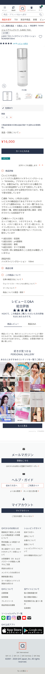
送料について (29, 536)
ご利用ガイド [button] (33, 485)
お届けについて (30, 540)
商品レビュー (13, 324)
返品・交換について (10, 132)
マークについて (9, 288)
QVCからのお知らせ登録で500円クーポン (22, 466)
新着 (35, 19)
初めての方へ (29, 532)
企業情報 (4, 593)
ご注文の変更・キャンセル (22, 516)
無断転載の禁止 (7, 576)
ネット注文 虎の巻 (30, 491)
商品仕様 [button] (9, 268)
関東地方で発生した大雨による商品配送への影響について (10, 535)
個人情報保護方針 (30, 593)
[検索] (41, 14)
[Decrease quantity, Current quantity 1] (2, 117)
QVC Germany (26, 656)
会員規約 (27, 608)
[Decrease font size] (43, 165)
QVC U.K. (17, 656)
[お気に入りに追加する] (40, 37)
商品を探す (7, 19)
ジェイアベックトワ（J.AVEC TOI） (16, 30)
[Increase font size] (40, 165)
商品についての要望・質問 (13, 292)
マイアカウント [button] (22, 510)
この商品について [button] (13, 275)
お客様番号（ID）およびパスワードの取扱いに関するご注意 (10, 562)
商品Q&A (32, 324)
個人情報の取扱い (30, 597)
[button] (4, 9)
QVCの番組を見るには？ (33, 555)
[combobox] (20, 14)
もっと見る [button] (21, 671)
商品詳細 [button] (9, 170)
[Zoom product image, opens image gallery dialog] (3, 86)
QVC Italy (37, 656)
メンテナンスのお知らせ (10, 572)
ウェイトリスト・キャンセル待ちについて (19, 284)
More (22, 425)
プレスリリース (7, 601)
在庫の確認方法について (12, 279)
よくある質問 (15, 491)
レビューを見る (23, 44)
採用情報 (4, 597)
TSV (16, 19)
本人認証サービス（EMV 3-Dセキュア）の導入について (11, 552)
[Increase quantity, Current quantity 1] (10, 117)
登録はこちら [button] (22, 460)
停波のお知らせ (7, 568)
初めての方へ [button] (11, 485)
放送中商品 (25, 19)
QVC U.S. (8, 656)
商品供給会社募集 (8, 605)
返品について (29, 544)
